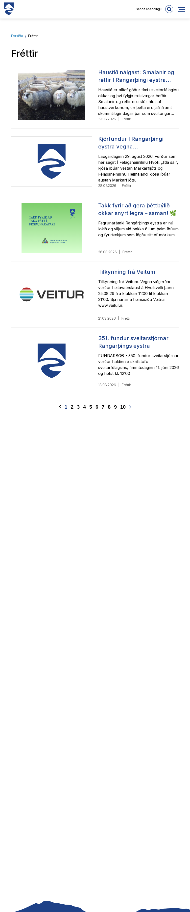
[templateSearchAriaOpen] (169, 9)
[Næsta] (130, 406)
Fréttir (33, 36)
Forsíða (17, 36)
